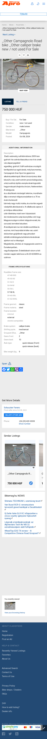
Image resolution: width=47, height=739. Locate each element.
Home (4, 25)
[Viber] (16, 369)
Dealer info (7, 711)
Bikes (11, 25)
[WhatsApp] (12, 369)
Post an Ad (7, 639)
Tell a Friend (21, 102)
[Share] (21, 369)
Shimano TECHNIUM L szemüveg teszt (22, 501)
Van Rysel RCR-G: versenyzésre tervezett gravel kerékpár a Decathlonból (23, 506)
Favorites (6, 655)
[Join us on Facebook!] (3, 733)
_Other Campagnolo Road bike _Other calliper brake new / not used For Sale (20, 473)
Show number (25, 424)
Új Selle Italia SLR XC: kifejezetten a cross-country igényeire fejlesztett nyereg (21, 516)
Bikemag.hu (37, 724)
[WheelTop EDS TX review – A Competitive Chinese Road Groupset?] (40, 533)
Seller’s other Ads (13, 415)
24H (4, 703)
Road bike (20, 25)
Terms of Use (8, 676)
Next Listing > (9, 34)
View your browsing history (15, 613)
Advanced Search (10, 668)
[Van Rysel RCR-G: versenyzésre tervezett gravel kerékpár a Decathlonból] (5, 509)
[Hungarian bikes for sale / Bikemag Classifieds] (11, 5)
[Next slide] (45, 74)
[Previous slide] (2, 74)
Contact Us (7, 672)
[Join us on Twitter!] (10, 733)
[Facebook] (4, 369)
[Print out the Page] (28, 55)
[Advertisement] (23, 385)
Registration (7, 635)
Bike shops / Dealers (11, 690)
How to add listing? (11, 707)
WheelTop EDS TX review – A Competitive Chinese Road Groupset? (22, 532)
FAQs (4, 694)
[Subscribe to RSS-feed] (17, 733)
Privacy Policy (8, 686)
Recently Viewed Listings (13, 651)
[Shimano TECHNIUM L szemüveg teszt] (41, 501)
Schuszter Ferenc (12, 407)
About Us (6, 659)
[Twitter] (8, 369)
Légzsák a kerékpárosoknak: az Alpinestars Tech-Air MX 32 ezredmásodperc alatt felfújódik (19, 524)
